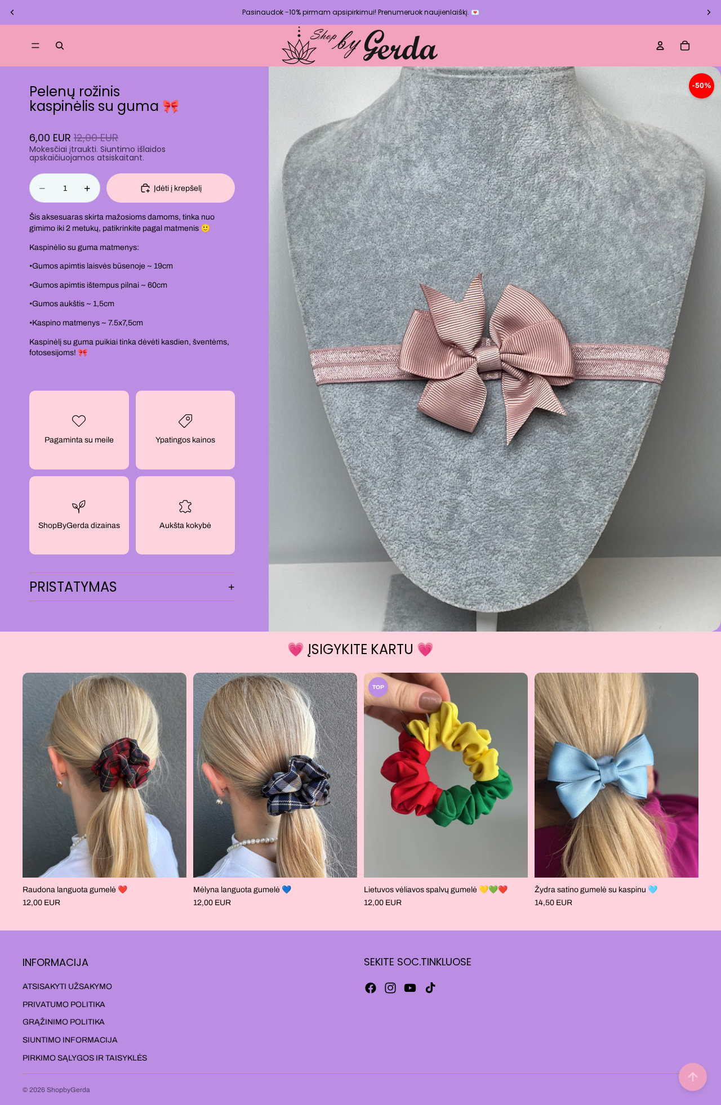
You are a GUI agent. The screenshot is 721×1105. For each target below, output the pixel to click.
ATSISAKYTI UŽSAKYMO (67, 986)
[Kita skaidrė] (708, 12)
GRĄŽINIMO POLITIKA (64, 1022)
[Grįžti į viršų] (693, 1077)
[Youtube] (410, 988)
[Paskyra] (660, 45)
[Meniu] (35, 46)
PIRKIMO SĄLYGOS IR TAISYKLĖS (85, 1058)
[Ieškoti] (59, 45)
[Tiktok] (430, 988)
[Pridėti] (169, 860)
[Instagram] (390, 988)
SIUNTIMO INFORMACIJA (70, 1040)
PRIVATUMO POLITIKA (64, 1004)
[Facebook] (370, 988)
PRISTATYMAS (73, 587)
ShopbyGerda (68, 1090)
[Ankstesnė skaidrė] (12, 12)
